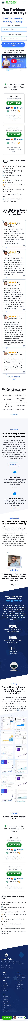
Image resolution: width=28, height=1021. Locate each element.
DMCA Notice (7, 997)
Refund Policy (21, 978)
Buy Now (7, 1017)
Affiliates (5, 985)
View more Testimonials (14, 376)
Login (4, 988)
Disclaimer (20, 989)
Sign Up (5, 990)
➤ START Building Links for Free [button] (13, 44)
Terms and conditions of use (7, 1005)
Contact (5, 975)
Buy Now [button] (13, 464)
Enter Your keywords (14, 34)
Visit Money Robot (7, 968)
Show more (14, 414)
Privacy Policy (21, 975)
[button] (14, 111)
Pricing (5, 983)
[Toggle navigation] (24, 2)
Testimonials (6, 977)
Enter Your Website (14, 26)
